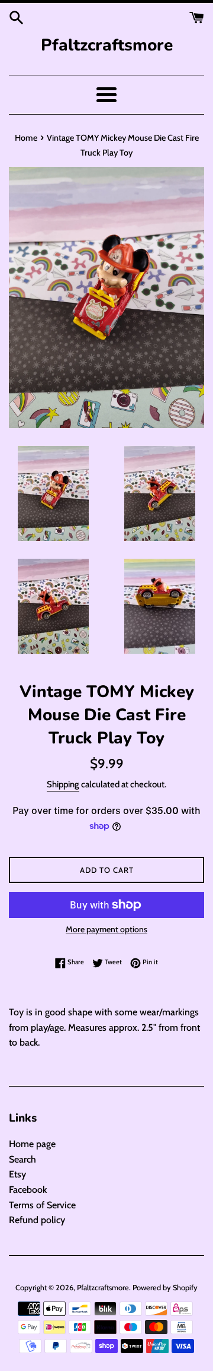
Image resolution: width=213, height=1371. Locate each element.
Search (22, 1159)
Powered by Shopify (165, 1287)
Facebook (28, 1189)
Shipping (63, 784)
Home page (32, 1144)
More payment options (106, 929)
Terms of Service (42, 1205)
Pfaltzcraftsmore (107, 45)
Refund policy (37, 1220)
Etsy (17, 1174)
